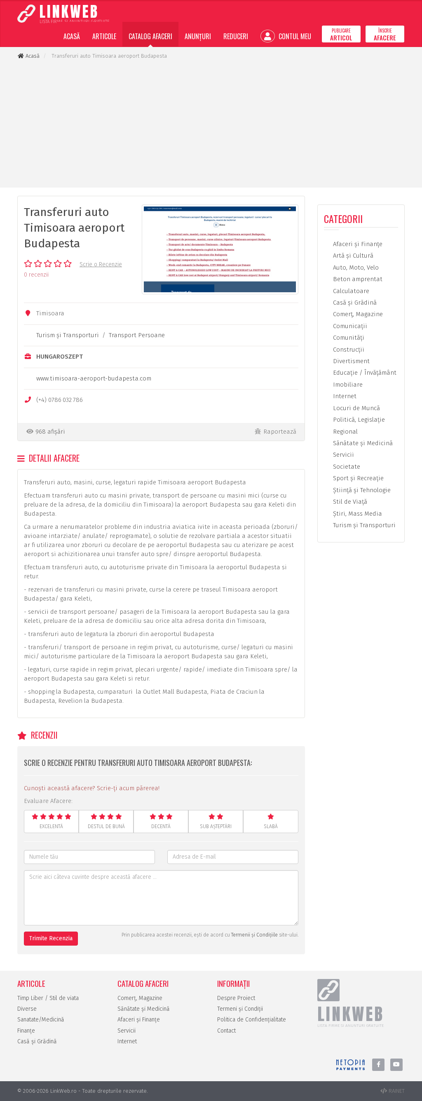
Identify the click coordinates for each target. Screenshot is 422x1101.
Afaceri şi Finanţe (356, 244)
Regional (344, 431)
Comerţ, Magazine (357, 314)
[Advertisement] (211, 123)
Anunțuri (198, 36)
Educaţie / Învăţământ (363, 372)
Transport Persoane (137, 335)
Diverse (27, 1008)
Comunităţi (347, 337)
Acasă (71, 36)
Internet (343, 396)
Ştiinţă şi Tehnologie (361, 490)
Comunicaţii (349, 326)
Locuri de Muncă (355, 408)
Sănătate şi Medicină (362, 443)
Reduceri (235, 36)
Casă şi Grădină (354, 302)
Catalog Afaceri (150, 36)
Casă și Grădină (37, 1041)
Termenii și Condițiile (254, 935)
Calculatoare (350, 291)
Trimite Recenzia (51, 938)
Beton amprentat (356, 279)
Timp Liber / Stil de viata (48, 998)
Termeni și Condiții (240, 1008)
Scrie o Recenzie (101, 264)
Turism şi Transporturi (67, 335)
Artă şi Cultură (352, 255)
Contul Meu (294, 36)
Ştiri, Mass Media (356, 513)
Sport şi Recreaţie (357, 478)
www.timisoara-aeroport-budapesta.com (93, 378)
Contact (226, 1030)
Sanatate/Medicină (40, 1019)
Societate (345, 466)
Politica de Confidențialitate (251, 1019)
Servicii (342, 454)
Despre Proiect (236, 998)
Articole (104, 36)
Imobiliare (347, 384)
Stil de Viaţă (349, 501)
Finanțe (26, 1030)
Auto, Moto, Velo (355, 267)
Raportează (279, 431)
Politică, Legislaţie (358, 419)
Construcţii (347, 349)
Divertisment (350, 361)
